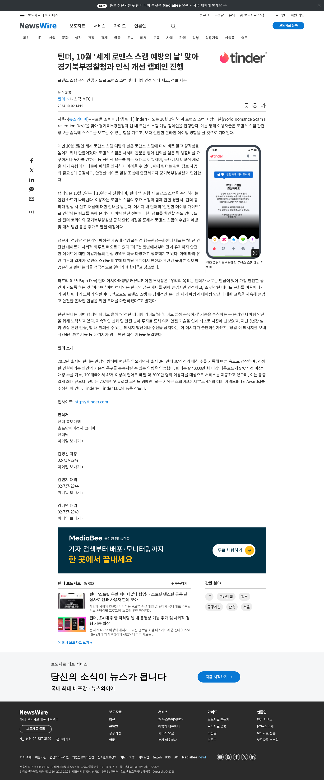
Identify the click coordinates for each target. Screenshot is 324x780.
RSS (91, 583)
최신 (26, 38)
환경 (182, 38)
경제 (104, 38)
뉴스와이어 (78, 119)
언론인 (140, 26)
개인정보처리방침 (83, 757)
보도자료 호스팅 (267, 740)
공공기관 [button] (214, 607)
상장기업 (211, 38)
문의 (232, 15)
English (157, 757)
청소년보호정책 (107, 757)
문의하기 (63, 739)
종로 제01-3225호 (148, 767)
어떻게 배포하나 (169, 726)
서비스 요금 (166, 733)
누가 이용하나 (167, 740)
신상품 (230, 38)
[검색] (173, 26)
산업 (52, 38)
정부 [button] (244, 597)
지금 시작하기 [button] (216, 676)
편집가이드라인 (59, 757)
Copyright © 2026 (164, 771)
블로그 (204, 15)
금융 (117, 38)
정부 (195, 38)
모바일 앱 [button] (226, 597)
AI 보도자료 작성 (252, 15)
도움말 (219, 15)
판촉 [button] (232, 607)
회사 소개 (26, 757)
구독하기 (181, 583)
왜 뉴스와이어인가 (170, 719)
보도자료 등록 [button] (35, 729)
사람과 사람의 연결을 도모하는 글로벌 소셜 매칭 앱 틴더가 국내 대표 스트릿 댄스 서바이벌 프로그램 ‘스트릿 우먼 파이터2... (139, 608)
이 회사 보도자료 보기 (75, 642)
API (176, 757)
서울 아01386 (47, 771)
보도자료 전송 (266, 733)
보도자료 (77, 26)
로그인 (280, 15)
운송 (130, 38)
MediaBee (189, 757)
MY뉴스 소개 (265, 726)
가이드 (120, 26)
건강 (91, 38)
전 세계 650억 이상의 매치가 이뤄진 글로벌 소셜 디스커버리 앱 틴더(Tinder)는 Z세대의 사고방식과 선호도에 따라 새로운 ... (139, 632)
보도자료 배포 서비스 (43, 15)
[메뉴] (23, 15)
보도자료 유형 (217, 726)
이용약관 (40, 757)
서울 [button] (246, 607)
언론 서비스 (265, 719)
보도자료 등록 (288, 25)
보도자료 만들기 (218, 719)
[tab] (132, 712)
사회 (169, 38)
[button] (246, 105)
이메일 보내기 (70, 441)
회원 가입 (298, 15)
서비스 (100, 26)
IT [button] (209, 597)
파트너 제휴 (127, 757)
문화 (65, 38)
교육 (156, 38)
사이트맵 (143, 757)
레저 (143, 38)
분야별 (113, 726)
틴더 (63, 99)
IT (39, 38)
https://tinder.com (91, 402)
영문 (244, 38)
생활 (78, 38)
